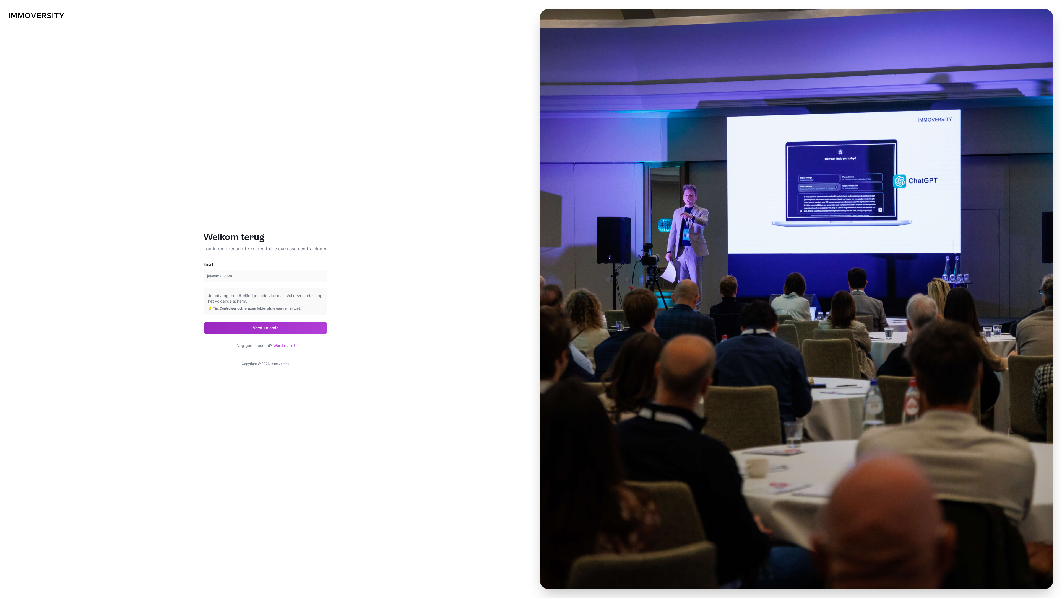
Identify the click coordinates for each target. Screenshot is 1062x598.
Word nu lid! (284, 345)
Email (208, 264)
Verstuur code (265, 327)
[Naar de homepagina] (36, 15)
